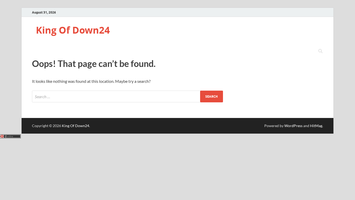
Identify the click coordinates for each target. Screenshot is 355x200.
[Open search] (320, 51)
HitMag (316, 125)
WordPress (293, 125)
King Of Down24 (73, 30)
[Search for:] (127, 96)
